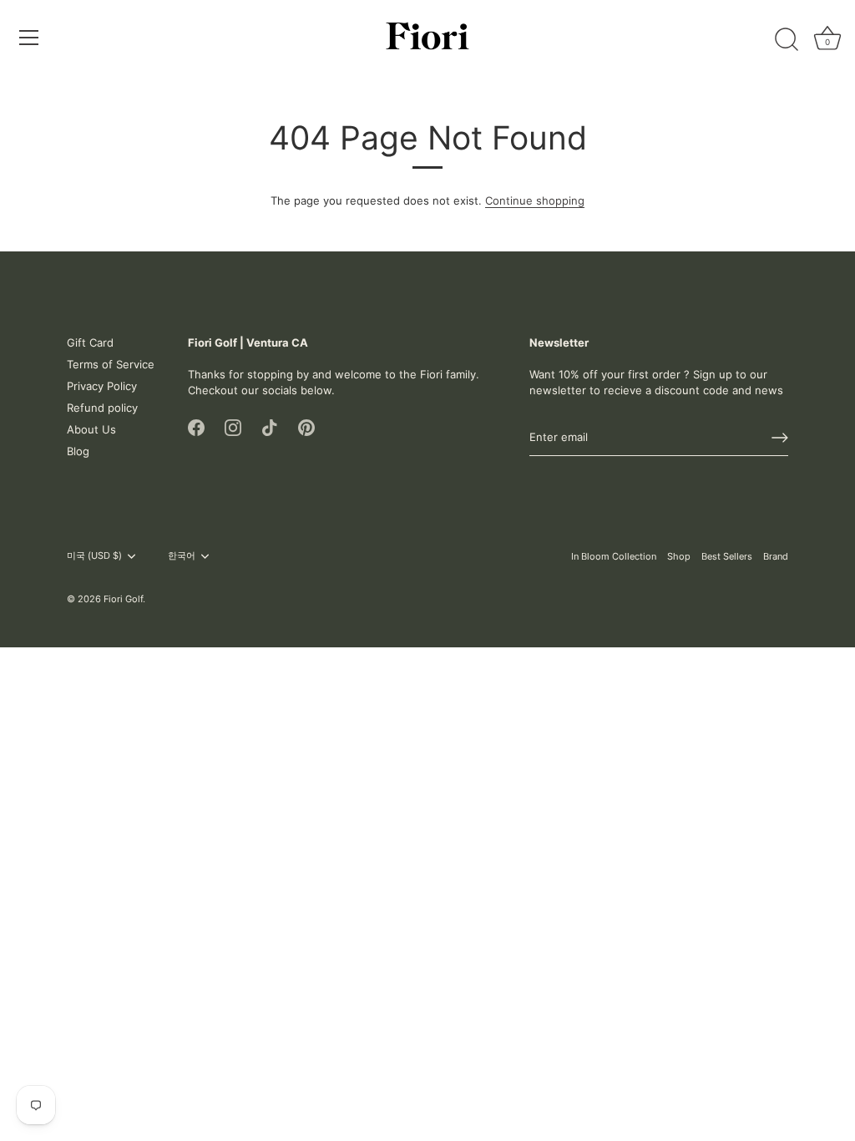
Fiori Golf (123, 599)
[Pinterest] (306, 427)
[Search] (786, 40)
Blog (78, 451)
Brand (775, 556)
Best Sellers (726, 556)
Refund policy (102, 407)
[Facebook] (196, 427)
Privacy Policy (102, 386)
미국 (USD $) (94, 555)
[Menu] (29, 37)
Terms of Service (110, 364)
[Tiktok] (269, 427)
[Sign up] (780, 437)
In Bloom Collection (613, 556)
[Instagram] (233, 427)
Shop (679, 556)
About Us (91, 429)
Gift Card (90, 342)
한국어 (181, 555)
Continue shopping (534, 200)
